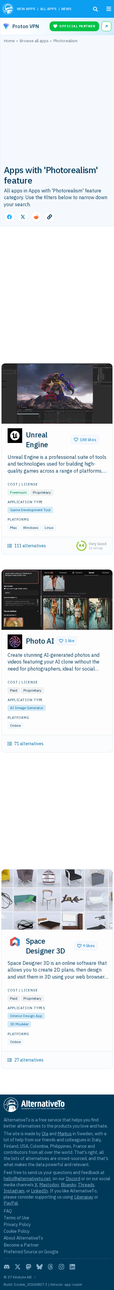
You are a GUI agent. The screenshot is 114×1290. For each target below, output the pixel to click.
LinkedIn (39, 1191)
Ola (45, 1133)
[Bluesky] (39, 1267)
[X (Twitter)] (18, 1267)
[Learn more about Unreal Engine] (15, 435)
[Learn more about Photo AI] (15, 641)
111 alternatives (30, 545)
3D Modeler (19, 1024)
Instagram (14, 1191)
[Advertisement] (57, 103)
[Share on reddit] (36, 216)
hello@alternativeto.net (27, 1178)
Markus (64, 1133)
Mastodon (49, 1185)
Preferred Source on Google (31, 1252)
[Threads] (50, 1267)
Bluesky (68, 1185)
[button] (85, 439)
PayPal (11, 1203)
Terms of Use (16, 1218)
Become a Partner (21, 1245)
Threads (86, 1185)
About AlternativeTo (23, 1238)
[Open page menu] (109, 9)
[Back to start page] (7, 8)
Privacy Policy (17, 1224)
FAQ (8, 1211)
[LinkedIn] (72, 1267)
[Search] (95, 9)
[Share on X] (22, 216)
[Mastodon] (29, 1267)
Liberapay (83, 1197)
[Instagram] (61, 1267)
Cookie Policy (16, 1231)
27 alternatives (28, 1060)
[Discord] (7, 1267)
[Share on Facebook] (9, 216)
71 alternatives (28, 743)
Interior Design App (26, 1015)
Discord (73, 1178)
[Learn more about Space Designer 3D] (15, 941)
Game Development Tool (30, 509)
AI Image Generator (26, 707)
